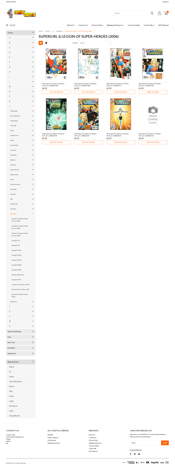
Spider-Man (14, 204)
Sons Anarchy (14, 170)
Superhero (12, 353)
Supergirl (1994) (16, 255)
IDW (10, 391)
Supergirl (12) (16, 245)
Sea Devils (13, 155)
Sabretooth (13, 111)
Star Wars (13, 209)
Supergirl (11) (16, 240)
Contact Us (83, 25)
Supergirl (13, 214)
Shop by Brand (13, 362)
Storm (12, 140)
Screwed (13, 150)
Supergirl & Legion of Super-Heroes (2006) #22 (150, 135)
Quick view (56, 64)
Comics (10, 33)
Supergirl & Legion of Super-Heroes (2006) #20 (85, 135)
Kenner (11, 386)
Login (49, 437)
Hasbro (11, 377)
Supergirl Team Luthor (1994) (20, 289)
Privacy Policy (97, 25)
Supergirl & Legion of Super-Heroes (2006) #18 (150, 84)
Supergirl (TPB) (16, 279)
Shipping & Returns (114, 25)
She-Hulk (13, 126)
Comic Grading (134, 25)
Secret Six (13, 189)
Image (11, 401)
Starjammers (14, 135)
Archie (11, 396)
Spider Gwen (14, 174)
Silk (11, 199)
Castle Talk (148, 25)
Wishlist (166, 2)
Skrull (12, 130)
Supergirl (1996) (16, 260)
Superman (13, 301)
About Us (70, 25)
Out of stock (56, 92)
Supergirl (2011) (16, 270)
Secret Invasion (15, 184)
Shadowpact (14, 121)
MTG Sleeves (164, 25)
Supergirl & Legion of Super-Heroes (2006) (20, 220)
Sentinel (13, 194)
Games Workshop (14, 331)
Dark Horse (13, 406)
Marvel (11, 367)
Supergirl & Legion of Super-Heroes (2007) (20, 227)
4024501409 (11, 2)
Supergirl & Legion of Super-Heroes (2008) (20, 234)
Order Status (52, 440)
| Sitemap (23, 463)
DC (10, 372)
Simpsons (13, 165)
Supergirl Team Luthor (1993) (20, 284)
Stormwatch (14, 145)
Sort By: (75, 43)
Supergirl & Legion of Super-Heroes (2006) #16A (53, 84)
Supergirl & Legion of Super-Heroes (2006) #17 (118, 84)
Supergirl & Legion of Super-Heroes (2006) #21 (118, 135)
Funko (11, 411)
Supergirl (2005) (16, 265)
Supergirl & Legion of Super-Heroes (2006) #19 (53, 135)
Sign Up (55, 437)
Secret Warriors (15, 116)
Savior (12, 179)
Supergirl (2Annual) (18, 274)
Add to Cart (153, 92)
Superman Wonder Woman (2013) (20, 295)
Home (41, 31)
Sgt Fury (12, 160)
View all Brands (14, 416)
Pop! (9, 337)
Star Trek (11, 342)
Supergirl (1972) (16, 250)
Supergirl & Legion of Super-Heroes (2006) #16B (85, 84)
